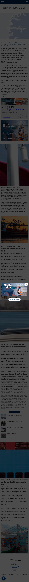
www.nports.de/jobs (14, 299)
